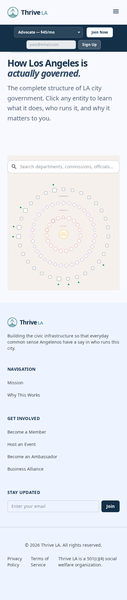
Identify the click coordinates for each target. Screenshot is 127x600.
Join (110, 506)
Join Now (100, 32)
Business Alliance (25, 469)
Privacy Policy (14, 562)
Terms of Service (40, 562)
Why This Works (23, 395)
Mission (15, 383)
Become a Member (26, 432)
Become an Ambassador (32, 456)
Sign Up (89, 44)
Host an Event (21, 444)
